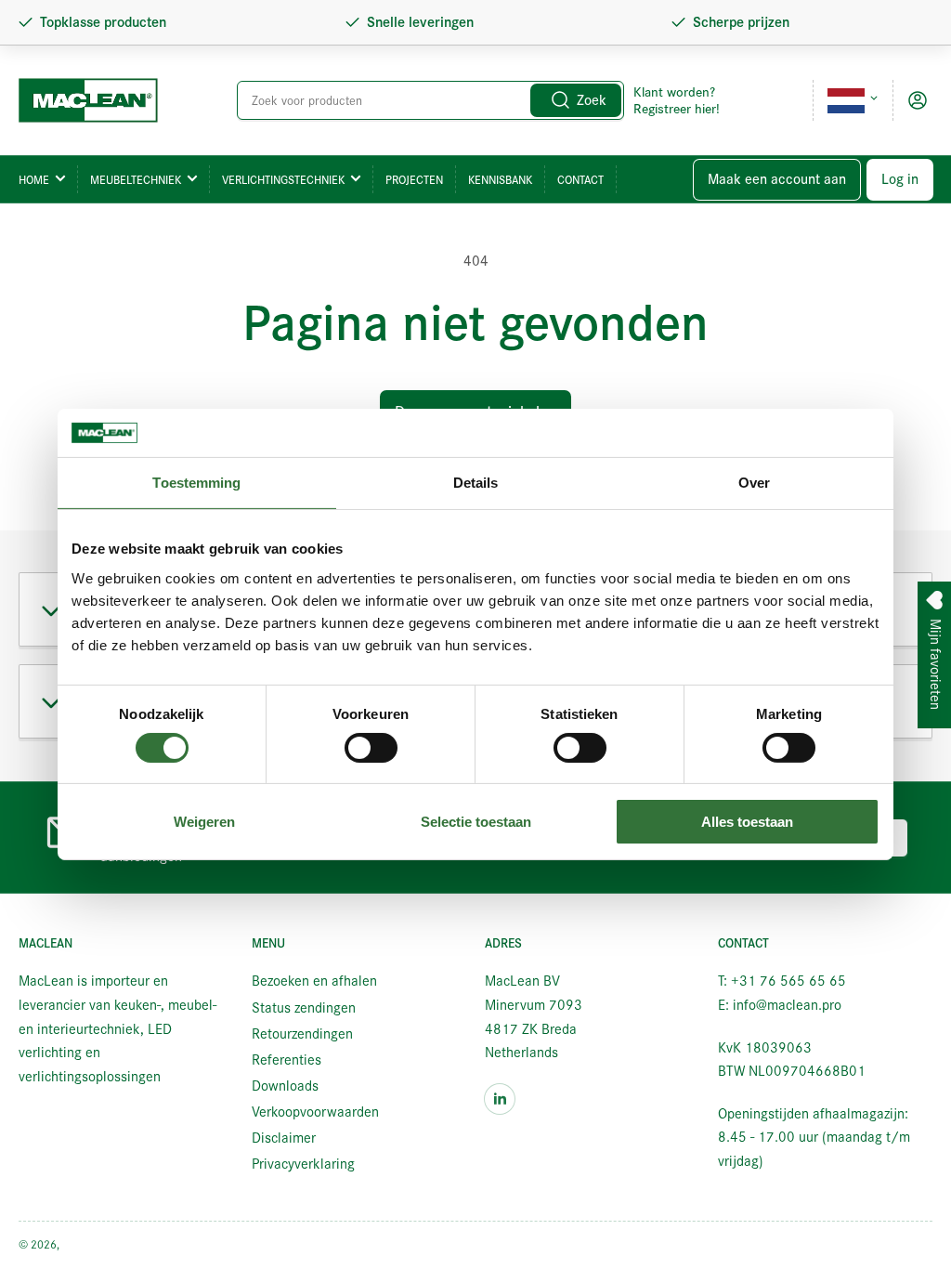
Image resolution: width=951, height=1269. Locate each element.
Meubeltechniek (135, 180)
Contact (580, 180)
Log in (899, 179)
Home (34, 180)
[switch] (371, 748)
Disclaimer (284, 1138)
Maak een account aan (777, 179)
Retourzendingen (302, 1034)
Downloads (285, 1086)
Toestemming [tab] (196, 483)
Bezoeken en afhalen (314, 981)
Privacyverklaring (303, 1164)
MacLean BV (92, 1244)
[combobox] (430, 100)
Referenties (286, 1060)
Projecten (414, 180)
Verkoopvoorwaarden (315, 1112)
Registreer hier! (676, 108)
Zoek (591, 100)
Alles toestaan (747, 822)
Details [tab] (476, 483)
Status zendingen (304, 1008)
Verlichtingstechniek (283, 180)
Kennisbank (500, 180)
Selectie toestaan (476, 822)
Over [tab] (754, 483)
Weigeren (204, 822)
